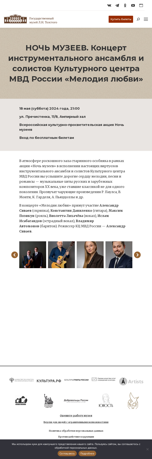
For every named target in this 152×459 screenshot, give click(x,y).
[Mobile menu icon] (145, 19)
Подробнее (87, 453)
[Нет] (147, 449)
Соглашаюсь (67, 453)
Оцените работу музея (76, 415)
